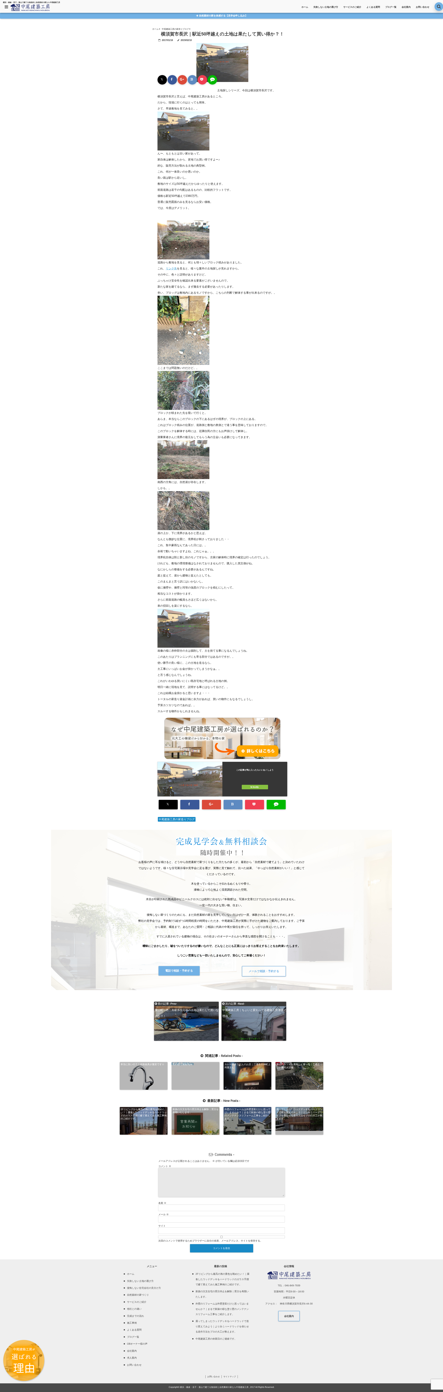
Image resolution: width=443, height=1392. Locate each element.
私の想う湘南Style (182, 1064)
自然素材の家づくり (138, 1294)
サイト (162, 1225)
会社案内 (406, 7)
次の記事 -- (254, 1004)
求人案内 (132, 1357)
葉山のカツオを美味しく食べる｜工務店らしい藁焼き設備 (299, 1066)
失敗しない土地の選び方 (325, 7)
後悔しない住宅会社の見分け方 (144, 1288)
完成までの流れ (135, 1316)
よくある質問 (373, 7)
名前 (162, 1203)
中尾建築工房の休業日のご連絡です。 (216, 1338)
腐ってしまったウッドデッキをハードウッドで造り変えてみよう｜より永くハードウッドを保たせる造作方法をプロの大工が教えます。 (299, 1114)
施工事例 (132, 1322)
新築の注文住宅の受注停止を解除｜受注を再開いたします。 (196, 1111)
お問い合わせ (422, 7)
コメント (164, 1166)
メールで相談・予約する (264, 971)
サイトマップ (229, 1376)
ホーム (304, 7)
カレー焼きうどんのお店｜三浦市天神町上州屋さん (247, 1066)
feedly (255, 787)
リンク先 (171, 268)
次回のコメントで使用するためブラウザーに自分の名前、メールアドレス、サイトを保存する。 (210, 1240)
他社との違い (134, 1308)
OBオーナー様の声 (137, 1343)
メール (163, 1214)
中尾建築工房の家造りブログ (177, 819)
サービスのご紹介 (352, 7)
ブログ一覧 (390, 7)
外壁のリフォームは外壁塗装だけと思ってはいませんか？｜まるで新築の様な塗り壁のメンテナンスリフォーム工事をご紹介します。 (247, 1114)
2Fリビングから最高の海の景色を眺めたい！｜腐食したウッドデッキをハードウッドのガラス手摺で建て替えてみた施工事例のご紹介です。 (144, 1114)
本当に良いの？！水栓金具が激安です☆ (142, 1064)
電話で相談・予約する (179, 970)
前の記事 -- (187, 1004)
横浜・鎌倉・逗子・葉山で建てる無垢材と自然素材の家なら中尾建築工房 (214, 1387)
